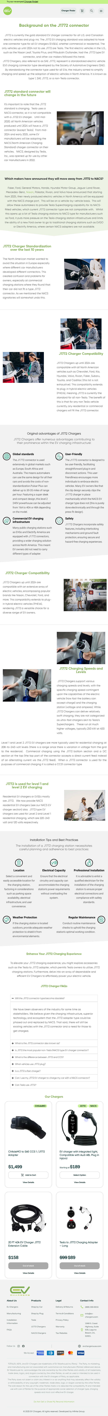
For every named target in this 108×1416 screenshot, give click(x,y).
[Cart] (82, 10)
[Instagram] (18, 1346)
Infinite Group (78, 1411)
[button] (28, 1265)
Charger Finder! (31, 1)
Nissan (30, 192)
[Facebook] (23, 1346)
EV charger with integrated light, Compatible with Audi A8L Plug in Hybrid (79, 1155)
